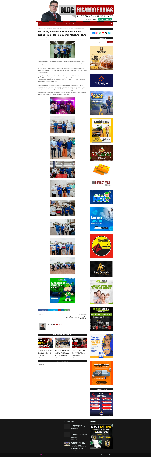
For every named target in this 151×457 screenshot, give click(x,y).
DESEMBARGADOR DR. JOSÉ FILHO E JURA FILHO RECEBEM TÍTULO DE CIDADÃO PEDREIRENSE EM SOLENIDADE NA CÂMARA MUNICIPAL (62, 352)
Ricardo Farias (41, 38)
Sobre (106, 455)
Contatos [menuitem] (68, 24)
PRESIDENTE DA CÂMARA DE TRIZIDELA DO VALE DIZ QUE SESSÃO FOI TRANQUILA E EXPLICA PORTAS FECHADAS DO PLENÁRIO (45, 352)
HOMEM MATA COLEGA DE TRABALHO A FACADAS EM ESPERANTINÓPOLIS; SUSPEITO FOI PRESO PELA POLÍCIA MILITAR (78, 352)
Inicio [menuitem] (54, 24)
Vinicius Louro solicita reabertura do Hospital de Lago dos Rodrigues (79, 426)
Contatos (111, 455)
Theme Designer (45, 455)
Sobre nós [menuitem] (61, 24)
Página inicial (40, 28)
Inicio (102, 455)
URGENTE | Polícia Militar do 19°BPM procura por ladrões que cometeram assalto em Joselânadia (79, 435)
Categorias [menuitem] (76, 24)
